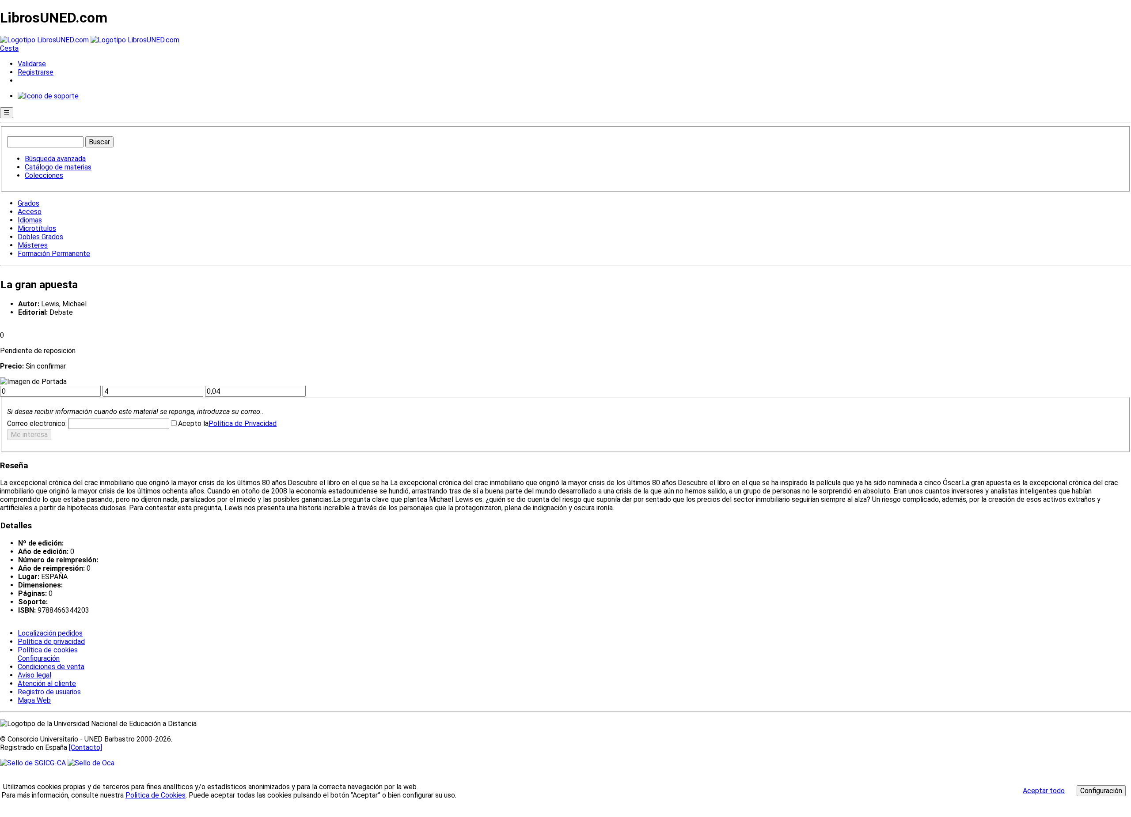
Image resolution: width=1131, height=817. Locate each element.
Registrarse (35, 72)
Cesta (9, 48)
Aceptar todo (1044, 791)
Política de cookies (48, 650)
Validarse (32, 64)
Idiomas (30, 220)
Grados (28, 203)
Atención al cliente (47, 683)
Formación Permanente (54, 253)
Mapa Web (34, 700)
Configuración (38, 659)
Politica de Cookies (155, 795)
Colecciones (44, 175)
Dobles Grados (40, 237)
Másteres (33, 245)
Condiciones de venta (51, 667)
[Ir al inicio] (89, 40)
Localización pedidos (50, 633)
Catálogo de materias (58, 167)
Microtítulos (37, 228)
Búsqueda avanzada (55, 158)
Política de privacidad (51, 641)
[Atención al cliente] (48, 96)
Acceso (30, 211)
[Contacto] (85, 747)
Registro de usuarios (49, 692)
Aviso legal (34, 675)
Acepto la (193, 423)
